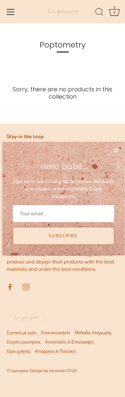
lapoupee (20, 371)
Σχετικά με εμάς (22, 333)
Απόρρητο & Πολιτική (55, 351)
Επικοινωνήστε (55, 333)
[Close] (116, 150)
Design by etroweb (48, 371)
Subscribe (63, 236)
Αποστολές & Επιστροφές (69, 342)
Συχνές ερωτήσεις (24, 342)
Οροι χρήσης (19, 351)
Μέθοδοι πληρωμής (93, 333)
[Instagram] (26, 286)
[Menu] (10, 12)
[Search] (99, 13)
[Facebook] (10, 286)
